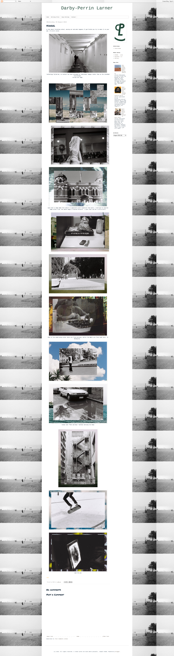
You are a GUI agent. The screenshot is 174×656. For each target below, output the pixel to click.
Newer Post (50, 636)
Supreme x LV (118, 56)
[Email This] (65, 582)
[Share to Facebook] (70, 582)
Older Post (106, 636)
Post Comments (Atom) (61, 638)
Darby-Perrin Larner (87, 8)
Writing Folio (55, 17)
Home (47, 17)
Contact (73, 17)
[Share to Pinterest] (71, 582)
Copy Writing (65, 17)
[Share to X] (68, 582)
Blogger (117, 651)
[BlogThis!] (66, 582)
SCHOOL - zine (119, 55)
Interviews (118, 48)
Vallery (117, 58)
